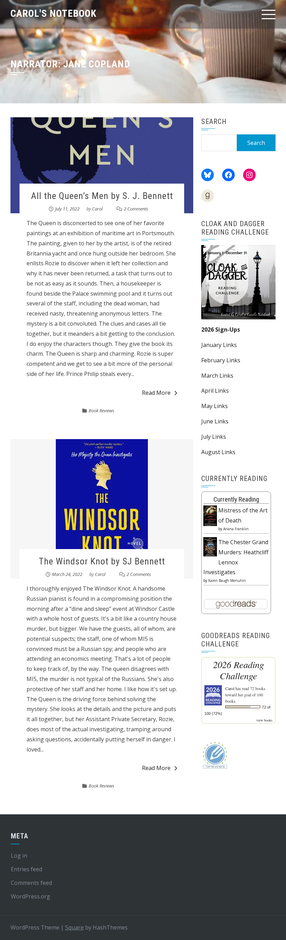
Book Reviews (101, 410)
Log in (19, 855)
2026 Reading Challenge (238, 670)
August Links (218, 452)
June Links (214, 421)
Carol (97, 209)
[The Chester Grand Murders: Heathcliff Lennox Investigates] (210, 546)
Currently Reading (236, 499)
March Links (217, 375)
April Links (215, 390)
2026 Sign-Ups (220, 329)
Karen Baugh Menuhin (227, 580)
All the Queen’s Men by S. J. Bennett (102, 196)
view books (264, 720)
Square (74, 927)
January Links (219, 345)
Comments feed (31, 883)
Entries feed (26, 869)
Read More (156, 393)
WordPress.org (30, 896)
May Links (214, 406)
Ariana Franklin (236, 528)
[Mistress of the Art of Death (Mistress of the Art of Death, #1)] (210, 515)
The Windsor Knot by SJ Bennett (102, 561)
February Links (220, 360)
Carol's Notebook (53, 13)
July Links (213, 437)
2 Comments (136, 209)
